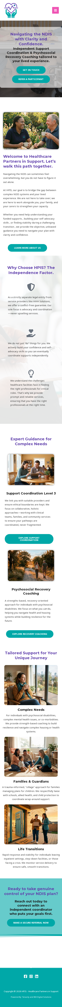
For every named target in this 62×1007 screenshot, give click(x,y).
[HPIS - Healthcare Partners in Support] (11, 10)
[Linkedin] (36, 976)
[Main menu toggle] (55, 10)
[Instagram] (31, 976)
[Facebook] (25, 976)
